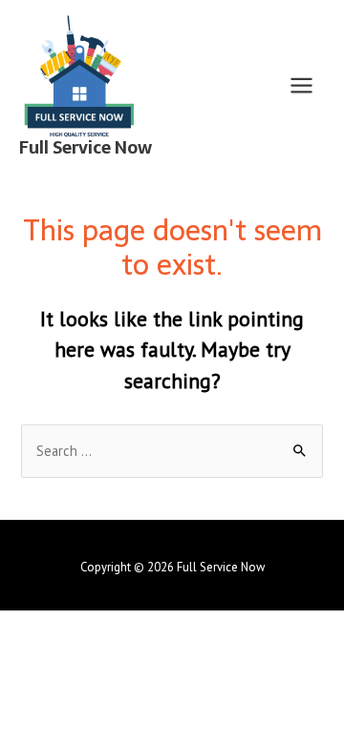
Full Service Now (85, 147)
